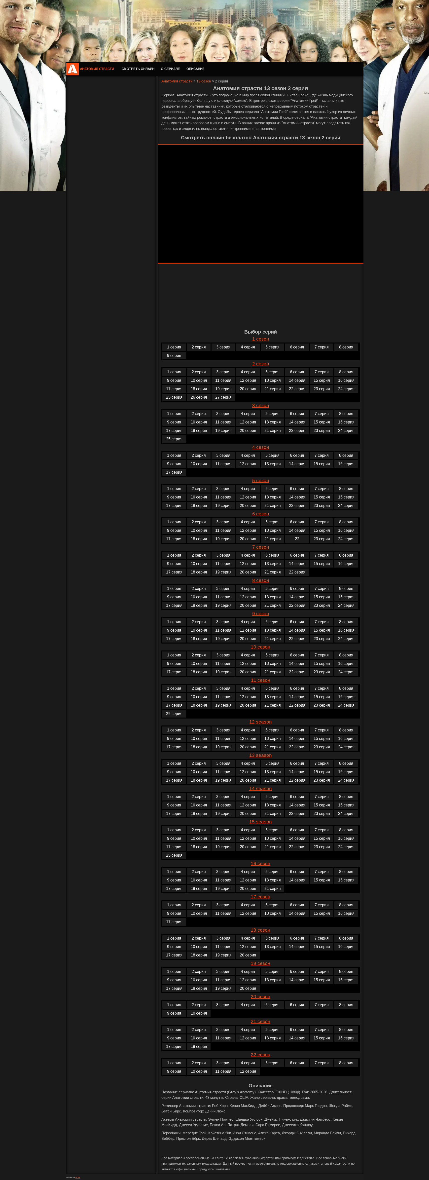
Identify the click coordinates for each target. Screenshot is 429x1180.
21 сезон (260, 1021)
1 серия (174, 347)
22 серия (297, 389)
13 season (260, 755)
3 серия (223, 347)
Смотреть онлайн (138, 69)
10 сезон (260, 646)
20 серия (248, 389)
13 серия (272, 380)
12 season (260, 721)
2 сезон (260, 363)
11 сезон (260, 680)
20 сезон (260, 996)
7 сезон (260, 547)
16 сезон (260, 863)
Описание (195, 69)
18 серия (199, 389)
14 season (260, 788)
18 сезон (260, 930)
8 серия (346, 347)
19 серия (223, 389)
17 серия (174, 389)
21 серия (272, 389)
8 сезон (260, 580)
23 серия (322, 389)
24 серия (346, 389)
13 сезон (203, 81)
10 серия (199, 380)
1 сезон (260, 339)
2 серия (199, 347)
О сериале (170, 69)
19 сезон (260, 963)
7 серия (322, 347)
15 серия (322, 380)
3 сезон (260, 405)
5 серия (272, 347)
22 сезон (260, 1054)
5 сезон (260, 480)
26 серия (199, 397)
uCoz (77, 1178)
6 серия (297, 347)
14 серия (297, 380)
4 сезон (260, 447)
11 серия (223, 380)
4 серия (248, 347)
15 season (260, 821)
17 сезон (260, 896)
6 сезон (260, 513)
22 (297, 539)
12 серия (248, 380)
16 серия (346, 380)
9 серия (174, 355)
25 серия (174, 397)
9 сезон (260, 613)
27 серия (223, 397)
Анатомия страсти (97, 69)
